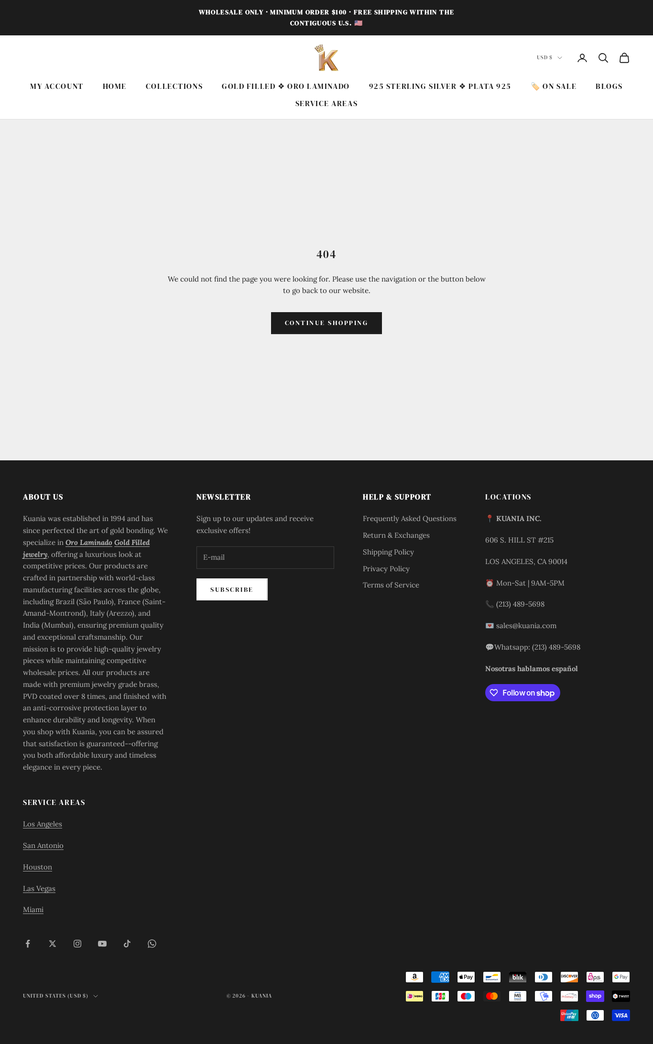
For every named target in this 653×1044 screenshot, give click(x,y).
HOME (115, 86)
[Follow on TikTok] (127, 943)
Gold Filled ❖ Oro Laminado (286, 86)
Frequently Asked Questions (410, 518)
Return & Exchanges (396, 535)
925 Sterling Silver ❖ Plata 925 (440, 86)
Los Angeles (42, 823)
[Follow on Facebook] (28, 943)
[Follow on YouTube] (102, 943)
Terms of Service (391, 584)
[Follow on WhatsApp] (152, 943)
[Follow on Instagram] (77, 943)
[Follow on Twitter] (52, 943)
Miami (33, 909)
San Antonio (43, 845)
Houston (37, 866)
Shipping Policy (388, 551)
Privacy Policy (386, 568)
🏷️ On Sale (554, 86)
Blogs (609, 86)
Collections (174, 86)
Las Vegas (39, 888)
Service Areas (326, 104)
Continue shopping (327, 322)
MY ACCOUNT (57, 86)
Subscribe (232, 589)
